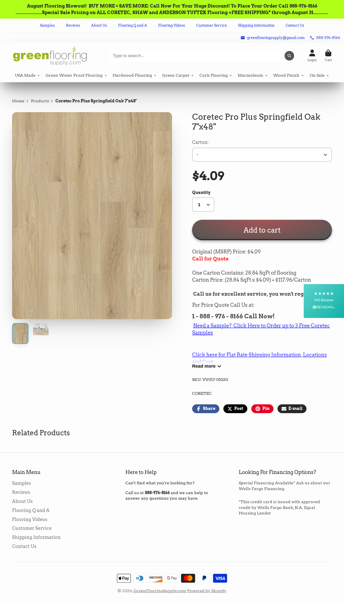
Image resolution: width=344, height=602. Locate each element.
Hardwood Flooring (132, 75)
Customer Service (211, 25)
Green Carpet (175, 75)
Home (18, 101)
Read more (204, 366)
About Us (99, 25)
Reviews (73, 25)
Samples (47, 25)
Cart (328, 56)
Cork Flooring (213, 75)
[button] (324, 301)
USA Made (25, 75)
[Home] (50, 56)
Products (40, 101)
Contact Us (295, 25)
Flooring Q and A (132, 25)
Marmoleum (250, 75)
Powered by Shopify (206, 590)
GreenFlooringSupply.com (159, 590)
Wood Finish (286, 75)
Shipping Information (256, 25)
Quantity (201, 192)
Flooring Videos (171, 25)
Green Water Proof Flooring (74, 75)
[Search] (289, 56)
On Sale (317, 75)
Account (312, 56)
